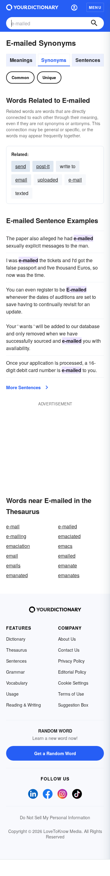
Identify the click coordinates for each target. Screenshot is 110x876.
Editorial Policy (72, 672)
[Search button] (94, 23)
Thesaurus (16, 650)
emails (13, 565)
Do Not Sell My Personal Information (55, 817)
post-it (43, 166)
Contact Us (68, 650)
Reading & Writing (23, 705)
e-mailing (16, 536)
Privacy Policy (71, 661)
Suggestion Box (73, 705)
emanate (67, 565)
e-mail (75, 179)
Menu (95, 7)
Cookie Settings (73, 683)
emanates (68, 575)
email (21, 179)
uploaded (48, 179)
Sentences (87, 59)
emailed (66, 555)
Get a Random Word (55, 753)
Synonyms (53, 59)
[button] (74, 7)
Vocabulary (17, 683)
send (20, 166)
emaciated (69, 536)
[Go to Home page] (32, 7)
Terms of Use (71, 694)
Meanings (21, 59)
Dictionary (15, 639)
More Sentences (23, 387)
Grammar (15, 672)
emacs (65, 545)
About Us (67, 639)
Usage (12, 694)
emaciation (18, 545)
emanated (17, 575)
